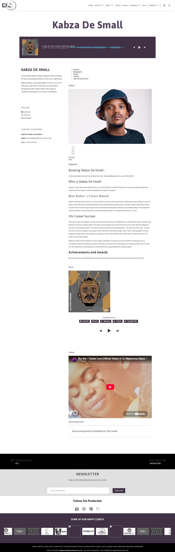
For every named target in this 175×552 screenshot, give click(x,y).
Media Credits (90, 542)
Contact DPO (48, 542)
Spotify (86, 317)
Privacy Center (37, 542)
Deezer (95, 317)
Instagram (26, 118)
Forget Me (81, 542)
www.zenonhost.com (120, 546)
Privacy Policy (101, 542)
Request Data (112, 542)
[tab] (76, 70)
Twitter (26, 115)
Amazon (107, 317)
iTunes (118, 317)
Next (70, 155)
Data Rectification (70, 542)
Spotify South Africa (75, 254)
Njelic (140, 226)
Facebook (27, 112)
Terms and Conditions (125, 542)
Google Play (132, 317)
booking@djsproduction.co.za (38, 138)
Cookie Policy (58, 542)
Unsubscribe (138, 542)
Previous (72, 153)
